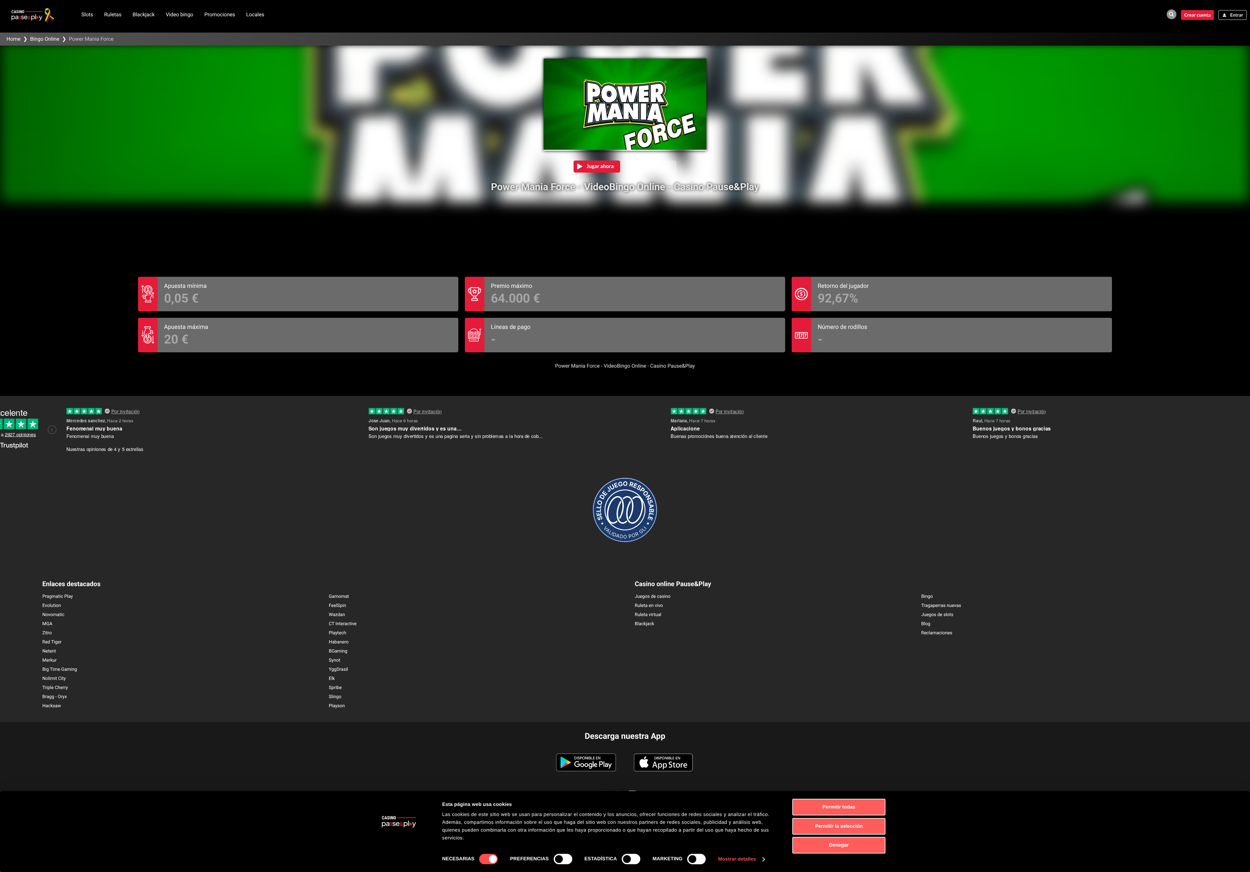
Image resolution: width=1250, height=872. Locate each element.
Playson (337, 706)
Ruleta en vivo (649, 605)
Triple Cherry (55, 687)
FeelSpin (337, 605)
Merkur (49, 660)
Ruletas (112, 14)
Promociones (219, 14)
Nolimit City (54, 678)
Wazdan (337, 614)
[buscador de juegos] (1171, 14)
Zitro (47, 633)
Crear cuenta (1197, 15)
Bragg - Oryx (54, 696)
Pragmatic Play (57, 596)
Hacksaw (51, 706)
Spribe (335, 687)
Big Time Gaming (59, 669)
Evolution (51, 605)
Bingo (927, 596)
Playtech (337, 633)
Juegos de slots (937, 614)
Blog (925, 623)
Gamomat (339, 596)
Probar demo (655, 166)
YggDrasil (338, 669)
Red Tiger (52, 642)
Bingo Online (44, 39)
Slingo (335, 696)
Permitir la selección (839, 826)
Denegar (839, 845)
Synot (334, 660)
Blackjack (143, 14)
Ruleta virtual (648, 614)
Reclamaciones (936, 633)
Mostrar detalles (737, 859)
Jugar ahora (600, 166)
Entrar (1236, 15)
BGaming (338, 651)
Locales (255, 14)
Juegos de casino (653, 596)
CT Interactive (343, 623)
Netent (49, 651)
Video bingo (179, 14)
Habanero (339, 642)
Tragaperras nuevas (941, 605)
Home (14, 39)
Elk (332, 678)
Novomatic (53, 614)
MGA (47, 623)
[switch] (563, 859)
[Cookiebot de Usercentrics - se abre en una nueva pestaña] (398, 859)
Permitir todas (839, 807)
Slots (87, 14)
